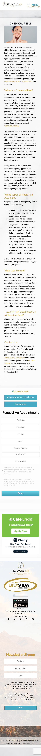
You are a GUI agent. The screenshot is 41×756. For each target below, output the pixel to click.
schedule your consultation (14, 358)
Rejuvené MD (27, 82)
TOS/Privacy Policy (28, 743)
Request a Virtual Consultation (20, 397)
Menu (35, 4)
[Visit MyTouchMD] (20, 392)
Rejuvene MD (12, 5)
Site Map (17, 743)
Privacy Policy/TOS (9, 485)
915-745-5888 (23, 616)
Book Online (20, 404)
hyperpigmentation (11, 126)
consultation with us (12, 82)
